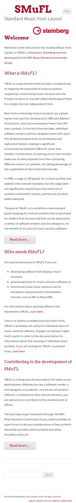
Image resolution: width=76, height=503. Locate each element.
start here (36, 311)
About (32, 500)
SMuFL (33, 9)
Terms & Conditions (62, 500)
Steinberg (49, 52)
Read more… (20, 239)
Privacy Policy (44, 500)
